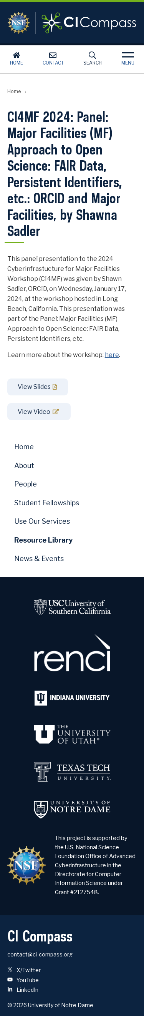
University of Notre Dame (60, 1005)
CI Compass (72, 22)
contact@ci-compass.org (40, 954)
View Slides (34, 386)
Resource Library (43, 540)
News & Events (39, 558)
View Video (34, 411)
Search (92, 63)
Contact (53, 63)
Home (16, 63)
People (25, 484)
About (24, 466)
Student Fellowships (46, 503)
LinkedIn (26, 989)
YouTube (27, 980)
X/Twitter (28, 970)
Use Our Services (42, 521)
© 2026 (17, 1005)
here (112, 355)
